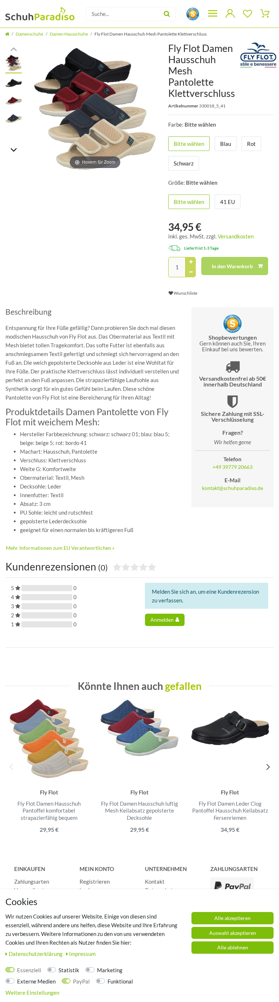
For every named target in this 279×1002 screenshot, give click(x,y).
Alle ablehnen (232, 947)
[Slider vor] (13, 149)
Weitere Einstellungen (32, 992)
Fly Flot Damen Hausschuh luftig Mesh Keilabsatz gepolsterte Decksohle (139, 810)
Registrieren (95, 881)
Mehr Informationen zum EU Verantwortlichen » (60, 548)
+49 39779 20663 (232, 467)
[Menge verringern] (191, 272)
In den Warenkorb (232, 266)
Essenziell (29, 970)
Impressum (82, 953)
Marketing (109, 970)
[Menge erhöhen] (191, 262)
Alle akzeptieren (232, 918)
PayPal (81, 981)
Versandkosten (236, 236)
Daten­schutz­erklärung (36, 953)
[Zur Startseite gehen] (7, 34)
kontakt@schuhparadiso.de (232, 488)
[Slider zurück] (13, 48)
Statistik (68, 970)
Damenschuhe (29, 34)
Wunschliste (185, 293)
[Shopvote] (192, 13)
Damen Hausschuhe (69, 34)
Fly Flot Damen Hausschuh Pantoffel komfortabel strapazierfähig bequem (49, 810)
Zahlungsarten (31, 881)
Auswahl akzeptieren (232, 933)
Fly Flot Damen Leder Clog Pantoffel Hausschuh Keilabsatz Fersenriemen (230, 810)
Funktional (120, 981)
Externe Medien (36, 981)
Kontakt (155, 881)
